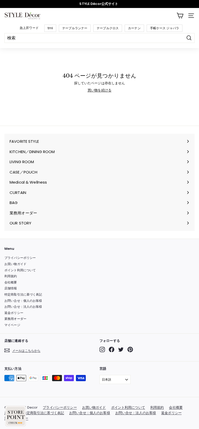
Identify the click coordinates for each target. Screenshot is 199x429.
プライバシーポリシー (20, 257)
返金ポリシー (13, 313)
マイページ (12, 325)
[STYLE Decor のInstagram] (102, 349)
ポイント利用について (20, 270)
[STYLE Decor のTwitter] (121, 349)
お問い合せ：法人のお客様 (23, 306)
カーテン (134, 28)
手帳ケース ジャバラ (164, 28)
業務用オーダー (15, 319)
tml (50, 28)
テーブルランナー (74, 28)
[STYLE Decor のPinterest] (130, 349)
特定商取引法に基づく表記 (23, 294)
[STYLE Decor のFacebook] (111, 349)
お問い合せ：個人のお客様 (23, 300)
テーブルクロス (108, 28)
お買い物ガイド (15, 264)
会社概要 (10, 282)
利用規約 (10, 276)
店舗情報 (10, 288)
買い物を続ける (99, 90)
